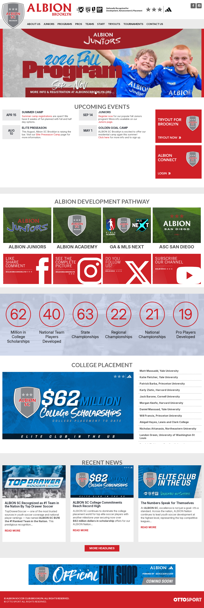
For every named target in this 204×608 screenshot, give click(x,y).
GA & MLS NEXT (127, 246)
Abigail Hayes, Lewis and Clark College (164, 422)
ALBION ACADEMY (77, 246)
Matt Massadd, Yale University (159, 370)
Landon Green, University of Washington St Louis (167, 436)
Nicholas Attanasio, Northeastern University (168, 428)
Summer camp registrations (37, 116)
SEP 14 (88, 115)
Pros (78, 23)
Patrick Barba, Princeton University (162, 383)
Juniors (49, 23)
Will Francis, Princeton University (161, 415)
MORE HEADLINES (102, 548)
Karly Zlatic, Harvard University (160, 390)
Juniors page (105, 122)
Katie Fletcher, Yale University (159, 377)
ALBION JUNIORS (27, 246)
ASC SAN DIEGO (176, 246)
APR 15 (11, 115)
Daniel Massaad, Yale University (160, 409)
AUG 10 (11, 132)
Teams (89, 23)
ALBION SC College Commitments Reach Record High (97, 504)
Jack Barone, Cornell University (160, 396)
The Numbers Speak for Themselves (167, 503)
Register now (105, 116)
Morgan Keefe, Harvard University (161, 402)
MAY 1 (88, 130)
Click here (103, 137)
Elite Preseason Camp (48, 134)
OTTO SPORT (13, 601)
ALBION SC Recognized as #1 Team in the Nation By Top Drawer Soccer (32, 504)
